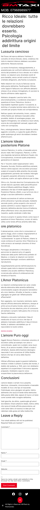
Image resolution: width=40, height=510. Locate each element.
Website (4, 469)
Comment (5, 427)
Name (4, 453)
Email (4, 461)
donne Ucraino (6, 331)
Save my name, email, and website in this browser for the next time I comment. (17, 480)
